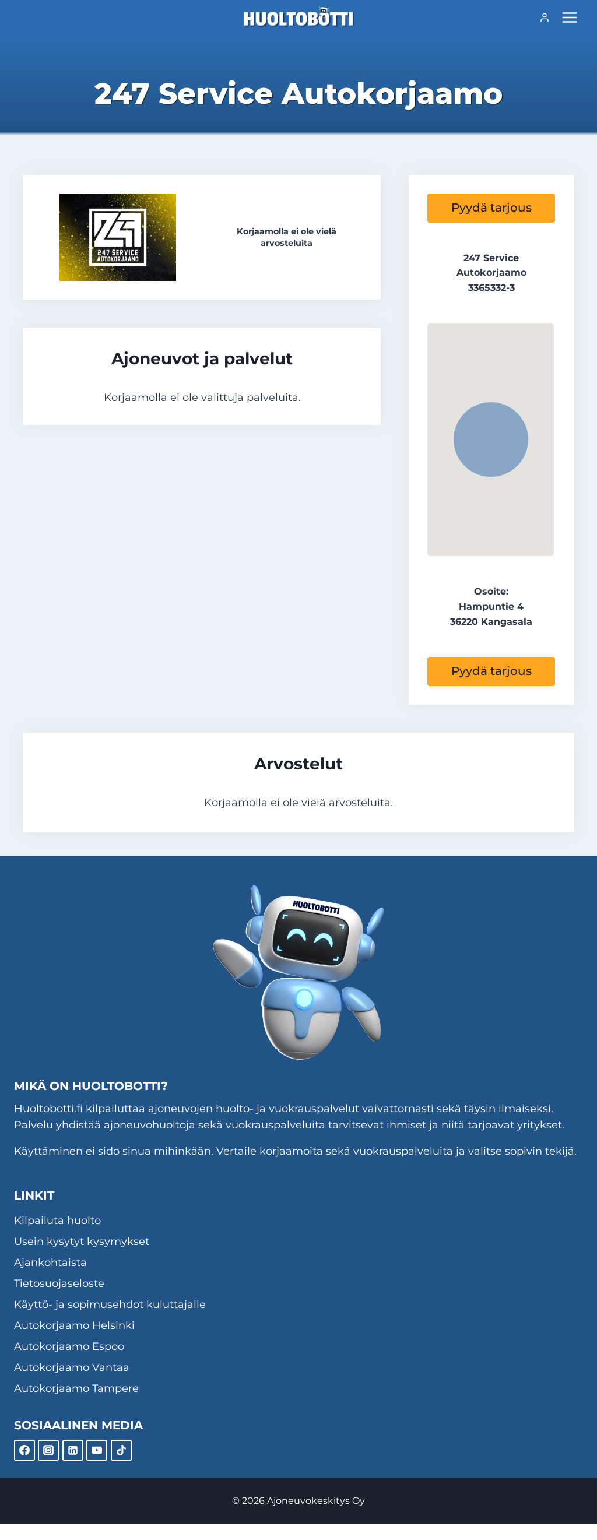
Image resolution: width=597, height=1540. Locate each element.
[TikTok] (121, 1450)
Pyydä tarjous (491, 208)
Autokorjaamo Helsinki (74, 1325)
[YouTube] (96, 1450)
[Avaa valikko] (569, 17)
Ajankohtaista (50, 1262)
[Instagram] (48, 1450)
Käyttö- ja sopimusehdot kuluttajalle (110, 1304)
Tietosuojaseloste (59, 1283)
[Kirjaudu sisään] (544, 17)
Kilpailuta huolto (57, 1220)
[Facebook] (24, 1450)
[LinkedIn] (72, 1450)
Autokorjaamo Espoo (69, 1346)
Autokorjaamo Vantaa (71, 1367)
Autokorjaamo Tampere (76, 1388)
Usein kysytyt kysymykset (81, 1241)
